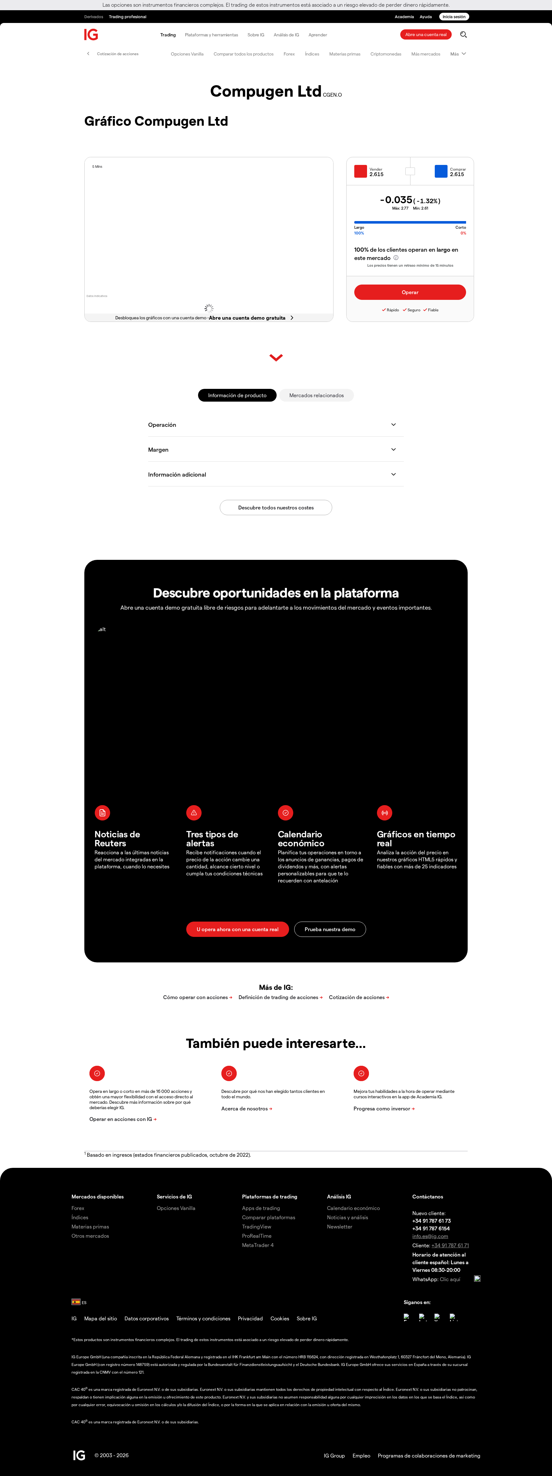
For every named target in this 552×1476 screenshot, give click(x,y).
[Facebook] (407, 1317)
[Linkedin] (453, 1317)
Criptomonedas (386, 53)
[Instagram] (423, 1317)
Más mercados (425, 53)
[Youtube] (438, 1317)
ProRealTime (257, 1236)
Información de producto (237, 395)
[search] (463, 34)
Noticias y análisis (347, 1217)
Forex (289, 53)
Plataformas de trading (269, 1196)
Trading (167, 34)
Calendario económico (353, 1208)
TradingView (256, 1226)
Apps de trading (261, 1208)
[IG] (91, 35)
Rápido (393, 310)
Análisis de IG (286, 34)
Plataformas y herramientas (211, 34)
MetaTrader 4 (258, 1245)
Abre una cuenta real (426, 34)
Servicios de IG (174, 1196)
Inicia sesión (454, 16)
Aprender (318, 34)
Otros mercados (90, 1236)
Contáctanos (427, 1196)
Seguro (414, 310)
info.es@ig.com (430, 1236)
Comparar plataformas (268, 1217)
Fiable (433, 310)
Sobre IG (256, 34)
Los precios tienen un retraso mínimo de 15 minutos (410, 265)
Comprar (458, 169)
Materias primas (344, 53)
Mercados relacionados (316, 395)
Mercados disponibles (98, 1196)
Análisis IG (339, 1196)
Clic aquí (450, 1279)
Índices (312, 53)
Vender (376, 169)
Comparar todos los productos (243, 53)
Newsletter (339, 1226)
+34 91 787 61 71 (450, 1245)
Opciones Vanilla (187, 53)
